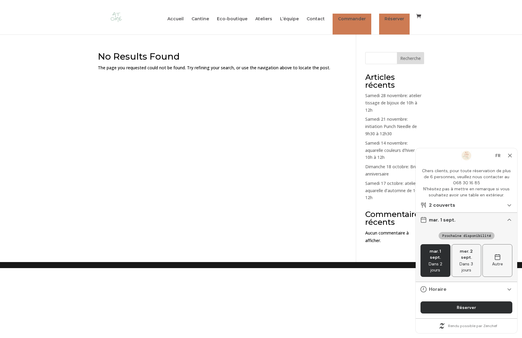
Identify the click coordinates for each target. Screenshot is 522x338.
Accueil (175, 19)
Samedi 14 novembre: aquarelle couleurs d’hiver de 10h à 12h (393, 150)
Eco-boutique (232, 19)
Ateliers (263, 19)
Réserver (394, 18)
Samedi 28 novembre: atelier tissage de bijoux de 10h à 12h (393, 103)
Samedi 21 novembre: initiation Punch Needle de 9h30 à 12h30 (391, 126)
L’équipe (289, 19)
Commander (352, 18)
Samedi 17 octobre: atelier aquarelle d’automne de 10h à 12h (394, 190)
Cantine (200, 19)
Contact (316, 19)
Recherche (410, 58)
